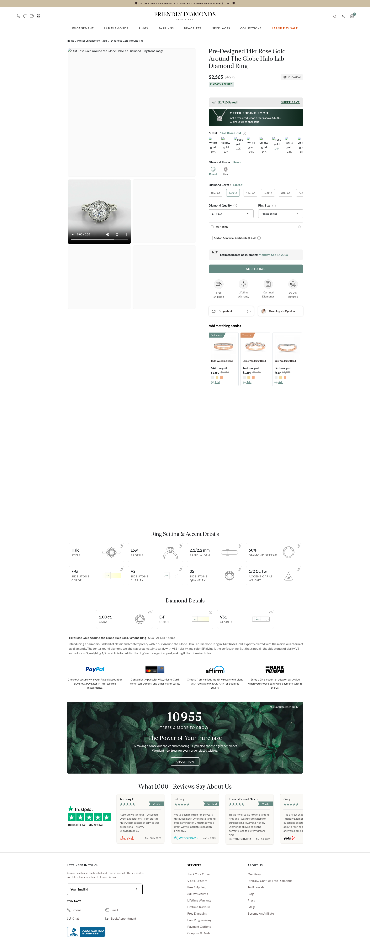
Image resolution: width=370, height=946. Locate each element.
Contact (74, 901)
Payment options (199, 926)
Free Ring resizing (199, 920)
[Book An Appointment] (38, 16)
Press (251, 900)
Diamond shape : (220, 162)
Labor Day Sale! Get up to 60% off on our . (112, 3)
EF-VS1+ (217, 213)
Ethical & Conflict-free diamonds (270, 880)
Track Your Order (198, 874)
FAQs (251, 907)
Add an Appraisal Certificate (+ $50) (235, 237)
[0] (352, 16)
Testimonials (256, 887)
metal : (213, 133)
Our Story (254, 874)
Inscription (221, 226)
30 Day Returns (197, 894)
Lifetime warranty (199, 900)
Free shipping (196, 887)
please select (269, 213)
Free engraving (197, 913)
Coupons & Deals (198, 933)
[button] (25, 16)
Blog (251, 894)
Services (194, 865)
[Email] (32, 16)
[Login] (343, 16)
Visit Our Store (197, 880)
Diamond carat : (220, 185)
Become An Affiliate (261, 913)
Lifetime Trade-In (198, 907)
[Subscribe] (136, 889)
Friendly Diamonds (185, 16)
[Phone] (18, 16)
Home (70, 40)
